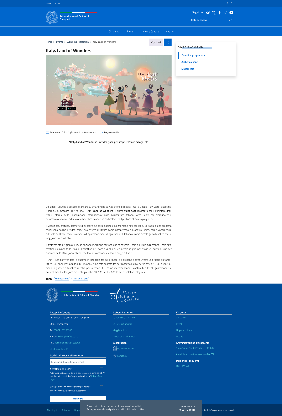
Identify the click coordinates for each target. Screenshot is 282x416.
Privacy (94, 376)
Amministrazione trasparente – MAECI (195, 354)
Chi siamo (181, 317)
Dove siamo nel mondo (124, 336)
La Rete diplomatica (122, 324)
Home (49, 42)
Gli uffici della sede (59, 349)
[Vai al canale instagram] (225, 12)
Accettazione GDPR (61, 369)
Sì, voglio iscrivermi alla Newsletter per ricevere (70, 386)
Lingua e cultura (184, 330)
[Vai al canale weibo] (207, 12)
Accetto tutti (187, 410)
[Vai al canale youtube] (231, 12)
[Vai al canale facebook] (219, 12)
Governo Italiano (53, 3)
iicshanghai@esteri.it (67, 336)
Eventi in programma (78, 42)
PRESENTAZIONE (80, 278)
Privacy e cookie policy (72, 410)
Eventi (59, 42)
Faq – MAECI (182, 365)
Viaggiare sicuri (120, 330)
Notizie (179, 336)
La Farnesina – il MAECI (124, 317)
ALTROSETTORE (62, 278)
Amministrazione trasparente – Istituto (195, 348)
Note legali (52, 410)
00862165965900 (63, 330)
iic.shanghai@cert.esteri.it (67, 342)
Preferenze (188, 406)
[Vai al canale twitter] (213, 12)
